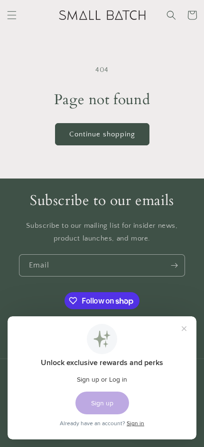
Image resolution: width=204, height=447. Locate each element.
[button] (11, 15)
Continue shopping (102, 134)
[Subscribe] (174, 265)
